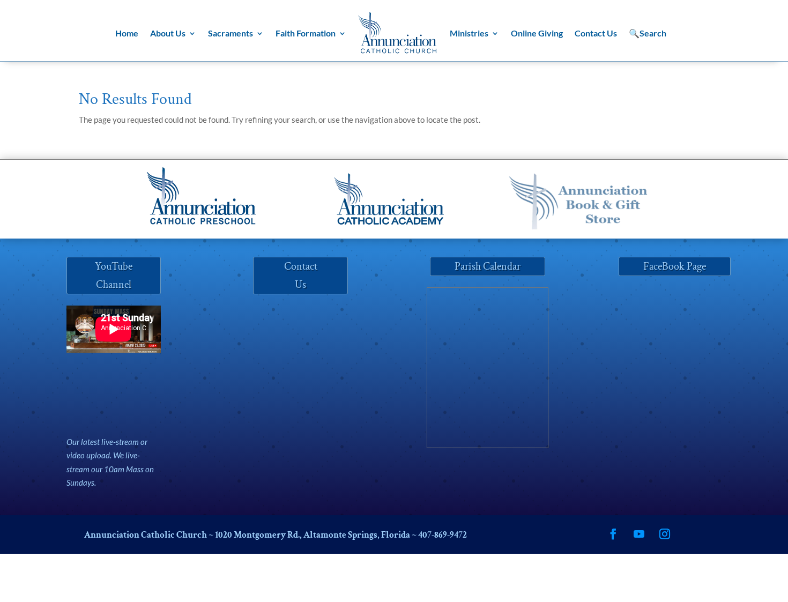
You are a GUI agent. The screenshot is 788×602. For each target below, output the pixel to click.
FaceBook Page (674, 266)
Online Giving (537, 33)
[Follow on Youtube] (639, 534)
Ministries (469, 33)
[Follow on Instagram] (664, 534)
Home (126, 33)
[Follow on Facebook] (613, 534)
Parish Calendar (488, 266)
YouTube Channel (113, 275)
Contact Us (596, 33)
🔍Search (647, 33)
